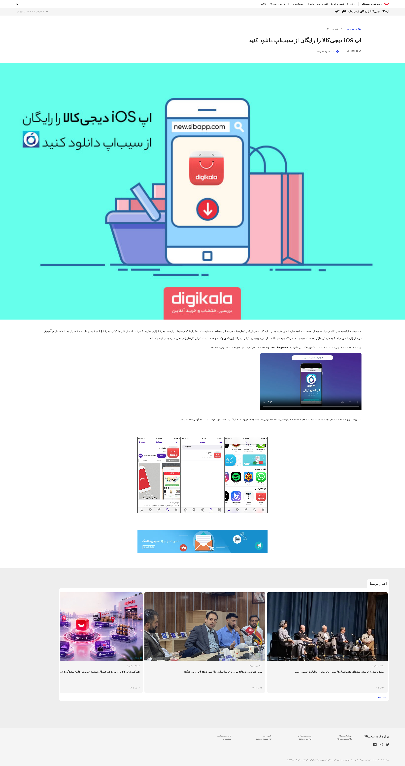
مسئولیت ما (298, 4)
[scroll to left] (379, 697)
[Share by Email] (353, 51)
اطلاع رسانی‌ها (354, 29)
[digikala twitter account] (387, 745)
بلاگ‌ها (263, 4)
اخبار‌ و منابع (322, 4)
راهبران (310, 4)
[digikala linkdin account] (375, 745)
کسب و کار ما (337, 4)
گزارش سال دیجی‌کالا (279, 4)
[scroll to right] (384, 697)
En (17, 4)
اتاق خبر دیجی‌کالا (305, 739)
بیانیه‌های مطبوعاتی (305, 736)
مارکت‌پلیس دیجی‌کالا (344, 739)
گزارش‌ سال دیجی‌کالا (263, 739)
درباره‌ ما (351, 4)
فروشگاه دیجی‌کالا (345, 736)
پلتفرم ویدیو (267, 736)
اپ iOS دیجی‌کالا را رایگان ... (24, 11)
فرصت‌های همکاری (224, 736)
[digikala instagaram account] (381, 745)
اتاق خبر (39, 11)
